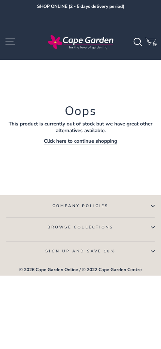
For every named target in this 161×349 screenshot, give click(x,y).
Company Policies (80, 206)
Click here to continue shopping (80, 141)
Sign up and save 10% (80, 251)
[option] (80, 7)
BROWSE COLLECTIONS (80, 227)
